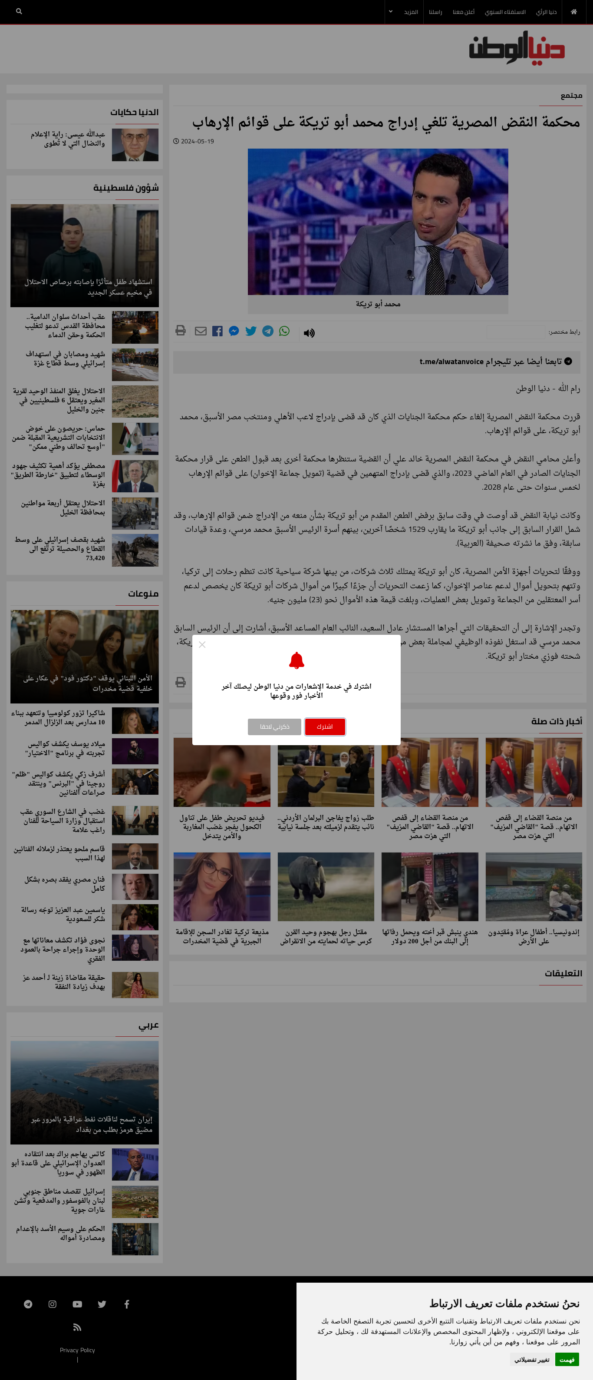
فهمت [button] (567, 1359)
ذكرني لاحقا (275, 726)
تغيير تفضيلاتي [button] (532, 1359)
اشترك (325, 726)
